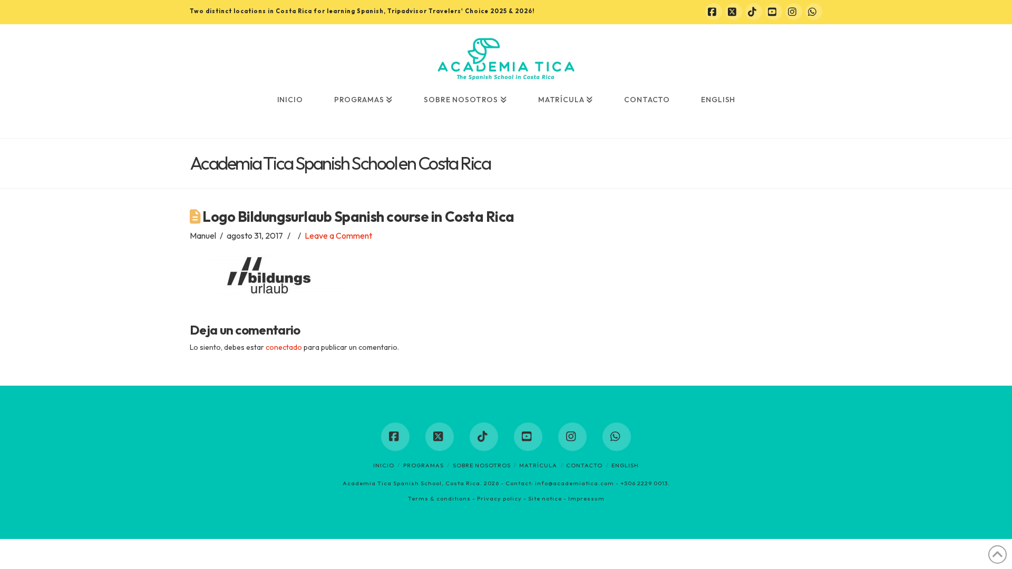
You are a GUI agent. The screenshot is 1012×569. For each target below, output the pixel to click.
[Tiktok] (753, 11)
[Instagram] (793, 11)
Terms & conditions (439, 498)
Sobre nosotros (482, 465)
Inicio (383, 465)
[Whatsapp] (813, 11)
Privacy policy (499, 498)
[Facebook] (713, 11)
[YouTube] (773, 11)
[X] (733, 11)
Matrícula (538, 465)
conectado (284, 347)
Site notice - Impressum (566, 498)
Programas (423, 465)
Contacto (584, 465)
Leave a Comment (338, 235)
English (625, 465)
